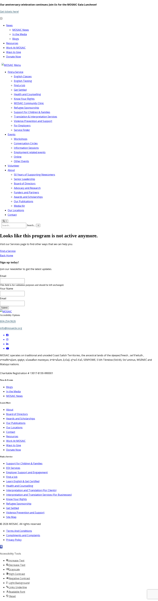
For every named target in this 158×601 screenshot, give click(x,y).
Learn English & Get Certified (22, 481)
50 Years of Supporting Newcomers (34, 174)
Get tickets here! (9, 11)
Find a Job (19, 85)
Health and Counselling (27, 94)
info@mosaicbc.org (11, 328)
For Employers (22, 125)
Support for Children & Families (32, 112)
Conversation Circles (26, 143)
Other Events (21, 161)
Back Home (6, 255)
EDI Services (13, 468)
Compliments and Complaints (23, 535)
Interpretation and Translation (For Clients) (31, 490)
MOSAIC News (20, 30)
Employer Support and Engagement (27, 472)
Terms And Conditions (19, 531)
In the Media (19, 34)
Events (11, 134)
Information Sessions (26, 148)
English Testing (23, 81)
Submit (4, 308)
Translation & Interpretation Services (35, 116)
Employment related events (30, 152)
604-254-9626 (8, 321)
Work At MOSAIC (16, 47)
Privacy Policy (14, 539)
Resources (12, 43)
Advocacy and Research (27, 188)
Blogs (15, 38)
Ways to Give (13, 52)
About (11, 170)
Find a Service (15, 72)
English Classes (23, 76)
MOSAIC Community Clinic (29, 103)
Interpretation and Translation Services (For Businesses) (39, 494)
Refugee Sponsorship (26, 107)
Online (17, 156)
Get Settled (20, 90)
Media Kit (19, 206)
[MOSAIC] (7, 65)
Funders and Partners (26, 192)
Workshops (20, 139)
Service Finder (22, 130)
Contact (12, 214)
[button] (1, 546)
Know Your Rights (24, 98)
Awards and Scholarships (28, 197)
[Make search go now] (38, 225)
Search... (31, 225)
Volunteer (13, 165)
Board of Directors (24, 183)
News (9, 25)
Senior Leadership (24, 179)
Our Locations (16, 210)
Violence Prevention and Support (33, 121)
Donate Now (13, 56)
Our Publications (23, 201)
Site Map (11, 517)
